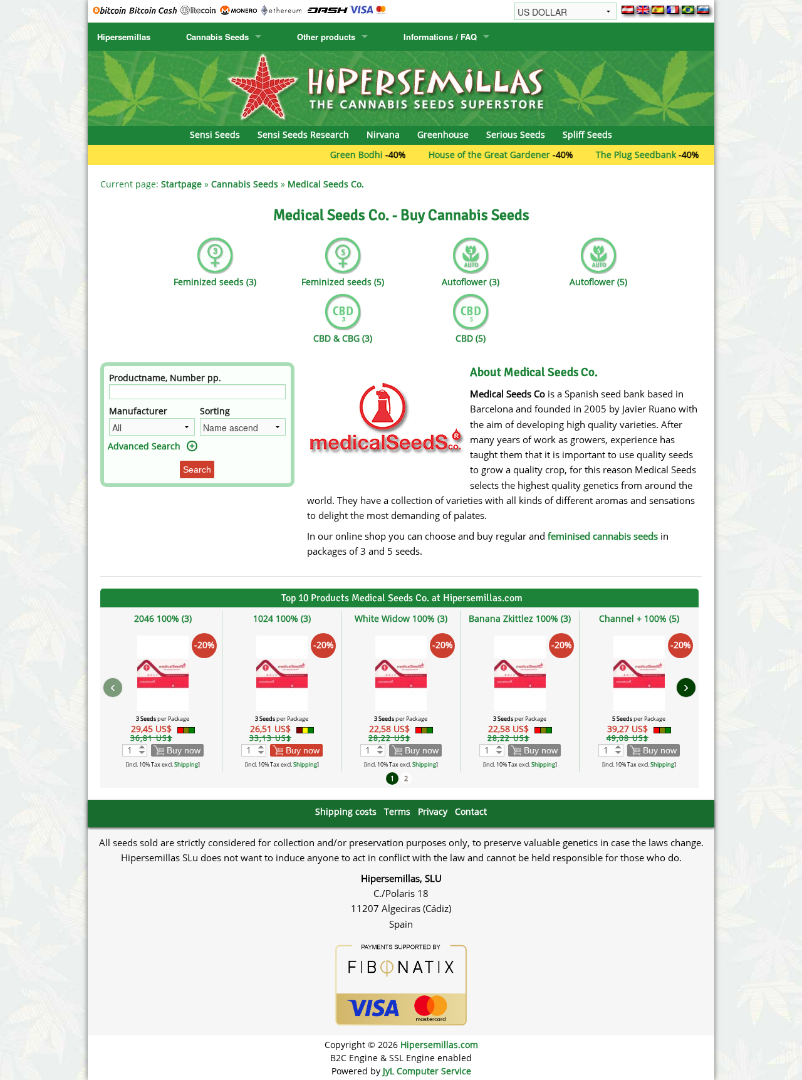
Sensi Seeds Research (303, 134)
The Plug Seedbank (611, 154)
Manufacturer (138, 411)
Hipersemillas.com (439, 1045)
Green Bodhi (331, 154)
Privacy (432, 811)
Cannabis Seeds (217, 37)
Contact (471, 811)
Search (197, 469)
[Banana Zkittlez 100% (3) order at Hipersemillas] (520, 672)
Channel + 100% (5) (639, 618)
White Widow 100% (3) (401, 618)
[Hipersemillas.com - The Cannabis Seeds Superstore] (401, 87)
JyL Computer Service (427, 1071)
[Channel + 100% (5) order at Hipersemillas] (639, 672)
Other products (326, 37)
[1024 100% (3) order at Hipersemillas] (282, 672)
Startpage (181, 184)
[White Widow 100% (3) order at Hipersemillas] (401, 672)
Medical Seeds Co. (326, 184)
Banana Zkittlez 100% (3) (520, 618)
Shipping (186, 764)
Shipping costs (346, 811)
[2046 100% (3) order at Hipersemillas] (163, 672)
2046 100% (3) (163, 618)
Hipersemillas (123, 37)
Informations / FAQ (440, 37)
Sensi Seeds (215, 134)
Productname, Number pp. (165, 378)
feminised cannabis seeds (603, 536)
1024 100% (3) (282, 618)
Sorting (215, 411)
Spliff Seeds (587, 134)
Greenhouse (443, 134)
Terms (397, 811)
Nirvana (383, 134)
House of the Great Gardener (464, 154)
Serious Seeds (515, 134)
